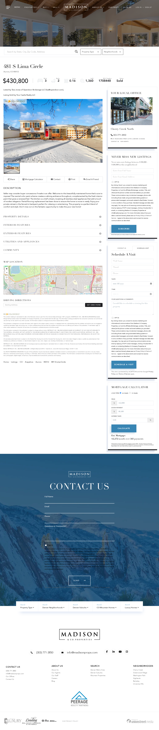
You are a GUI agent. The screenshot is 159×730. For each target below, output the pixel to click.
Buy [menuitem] (45, 7)
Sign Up (148, 7)
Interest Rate (116, 416)
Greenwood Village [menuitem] (140, 673)
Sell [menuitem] (55, 7)
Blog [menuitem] (53, 681)
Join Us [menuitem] (127, 7)
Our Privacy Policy (70, 721)
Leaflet (81, 294)
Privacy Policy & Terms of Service (71, 566)
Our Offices (10, 676)
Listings (14, 362)
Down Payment (117, 408)
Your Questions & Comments (122, 299)
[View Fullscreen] (6, 277)
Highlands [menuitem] (136, 678)
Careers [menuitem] (54, 678)
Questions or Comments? (55, 526)
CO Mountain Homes (106, 607)
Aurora (38, 362)
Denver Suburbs (79, 607)
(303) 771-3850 (44, 652)
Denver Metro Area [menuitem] (98, 670)
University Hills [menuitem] (138, 684)
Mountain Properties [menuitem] (98, 675)
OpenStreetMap (90, 294)
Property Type (26, 607)
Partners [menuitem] (114, 7)
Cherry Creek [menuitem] (138, 670)
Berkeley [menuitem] (136, 681)
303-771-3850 (119, 135)
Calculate (124, 428)
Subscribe (124, 229)
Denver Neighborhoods (52, 607)
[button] (76, 52)
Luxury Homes (131, 607)
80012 (46, 362)
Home (6, 362)
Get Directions (94, 305)
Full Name (49, 496)
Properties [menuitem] (30, 7)
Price (113, 399)
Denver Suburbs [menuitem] (96, 673)
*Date (113, 279)
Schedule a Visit (143, 248)
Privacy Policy (86, 587)
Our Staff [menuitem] (55, 675)
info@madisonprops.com (82, 652)
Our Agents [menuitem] (56, 673)
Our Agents (124, 141)
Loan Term (115, 393)
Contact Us (115, 141)
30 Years (125, 393)
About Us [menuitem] (97, 7)
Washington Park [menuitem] (139, 675)
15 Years (134, 393)
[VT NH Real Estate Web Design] (140, 721)
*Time (113, 289)
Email (47, 506)
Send (76, 580)
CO (21, 362)
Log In (139, 7)
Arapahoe (29, 362)
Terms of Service (124, 374)
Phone (47, 516)
